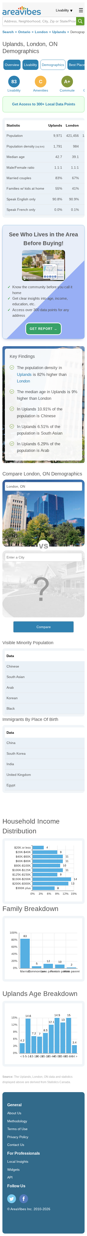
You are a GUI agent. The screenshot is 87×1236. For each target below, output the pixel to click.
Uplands (59, 32)
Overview (12, 65)
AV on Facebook (23, 1198)
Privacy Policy (17, 1137)
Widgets (13, 1169)
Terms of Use (17, 1129)
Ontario (24, 32)
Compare (43, 627)
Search (8, 32)
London (41, 32)
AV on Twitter (11, 1198)
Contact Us (15, 1145)
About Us (14, 1113)
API (10, 1177)
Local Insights (17, 1161)
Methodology (17, 1121)
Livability (62, 10)
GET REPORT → (43, 329)
